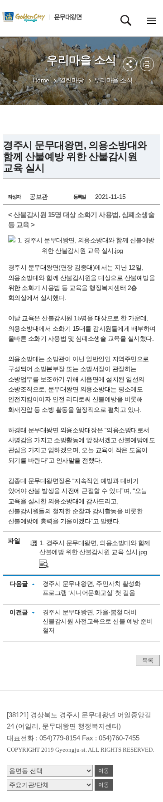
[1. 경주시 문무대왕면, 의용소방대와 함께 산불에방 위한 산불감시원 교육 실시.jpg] (43, 563)
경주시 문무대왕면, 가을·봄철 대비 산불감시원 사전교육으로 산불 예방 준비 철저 (98, 621)
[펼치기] (130, 64)
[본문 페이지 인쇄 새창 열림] (147, 64)
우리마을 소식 (113, 80)
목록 (147, 660)
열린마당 (71, 80)
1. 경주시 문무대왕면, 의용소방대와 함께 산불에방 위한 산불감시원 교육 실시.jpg (94, 547)
